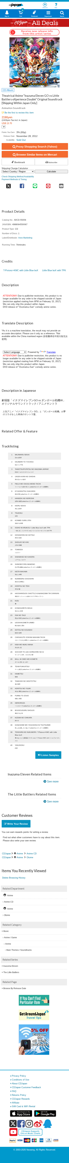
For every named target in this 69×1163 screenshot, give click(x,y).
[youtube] (13, 1132)
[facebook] (21, 1123)
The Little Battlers (11, 972)
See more (53, 781)
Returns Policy (19, 1095)
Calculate (51, 171)
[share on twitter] (8, 185)
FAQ (14, 1091)
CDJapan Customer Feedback (26, 1087)
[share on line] (35, 185)
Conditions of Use (20, 1079)
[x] (13, 1123)
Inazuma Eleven (10, 966)
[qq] (47, 1123)
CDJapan (6, 853)
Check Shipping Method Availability (18, 176)
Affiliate (15, 1102)
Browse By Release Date (14, 988)
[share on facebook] (21, 185)
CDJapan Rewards (21, 1099)
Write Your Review (17, 823)
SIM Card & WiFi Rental (23, 1106)
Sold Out (21, 140)
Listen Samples (50, 755)
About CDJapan (19, 1083)
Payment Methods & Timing (14, 179)
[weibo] (38, 1123)
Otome (30, 857)
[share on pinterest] (48, 185)
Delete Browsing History (13, 878)
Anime (20, 853)
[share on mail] (61, 185)
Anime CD (32, 853)
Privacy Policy (19, 1076)
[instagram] (29, 1123)
